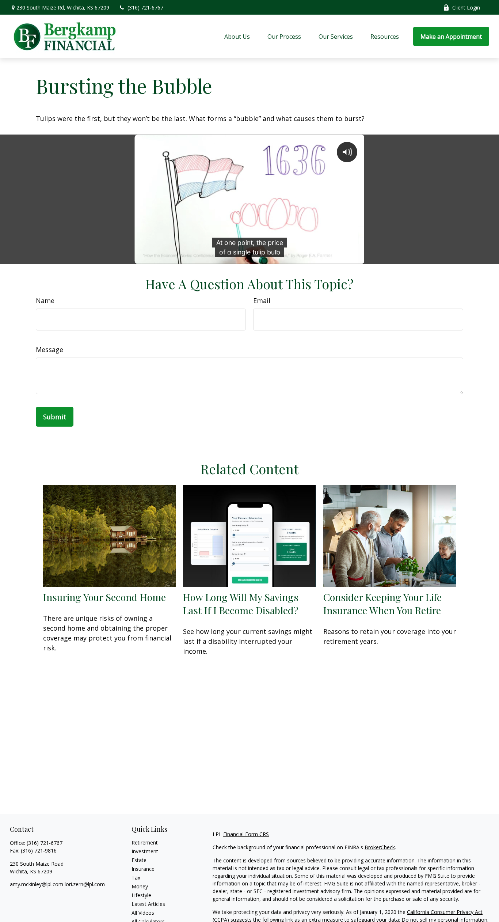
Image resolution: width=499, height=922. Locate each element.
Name (45, 300)
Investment (145, 851)
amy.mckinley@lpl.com (37, 884)
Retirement (145, 842)
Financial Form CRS (246, 834)
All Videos (143, 912)
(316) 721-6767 (145, 7)
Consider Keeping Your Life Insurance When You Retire (382, 603)
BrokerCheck (380, 847)
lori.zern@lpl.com (85, 884)
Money (140, 886)
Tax (136, 877)
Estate (139, 860)
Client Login (466, 7)
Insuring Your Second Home (104, 597)
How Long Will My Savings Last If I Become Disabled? (240, 603)
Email (261, 300)
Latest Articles (148, 903)
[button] (237, 36)
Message (49, 349)
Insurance (143, 868)
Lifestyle (141, 895)
